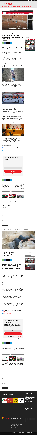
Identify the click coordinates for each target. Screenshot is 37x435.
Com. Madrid (18, 6)
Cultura (8, 6)
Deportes (14, 6)
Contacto (32, 432)
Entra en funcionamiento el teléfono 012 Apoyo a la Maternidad (6, 186)
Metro (24, 6)
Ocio (6, 6)
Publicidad (28, 432)
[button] (34, 6)
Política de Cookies (24, 432)
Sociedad (27, 6)
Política (22, 6)
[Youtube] (34, 0)
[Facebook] (27, 0)
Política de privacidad (18, 432)
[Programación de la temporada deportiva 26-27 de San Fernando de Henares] (5, 196)
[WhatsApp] (33, 0)
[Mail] (28, 0)
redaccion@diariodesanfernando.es (16, 428)
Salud (11, 6)
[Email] (9, 43)
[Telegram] (30, 0)
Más (30, 6)
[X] (31, 0)
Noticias (3, 6)
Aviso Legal (14, 173)
